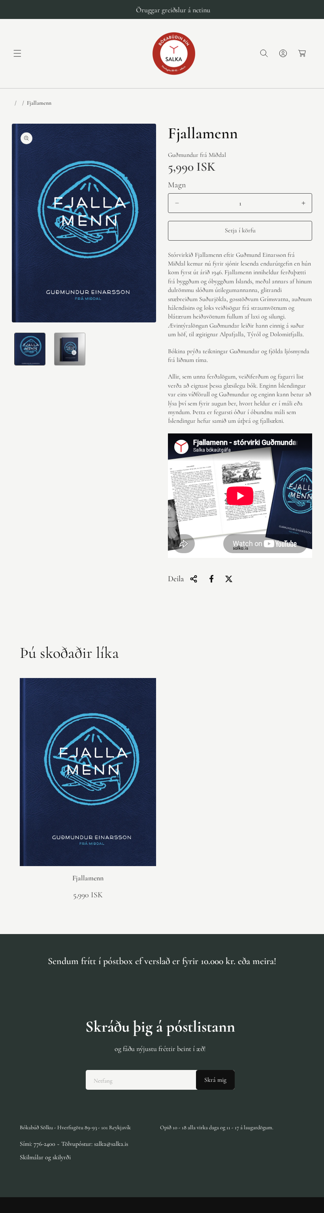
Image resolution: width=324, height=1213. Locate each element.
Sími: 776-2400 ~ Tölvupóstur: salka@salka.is (74, 1144)
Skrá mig (215, 1080)
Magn (177, 185)
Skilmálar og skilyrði (45, 1157)
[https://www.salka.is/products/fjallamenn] (211, 579)
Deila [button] (176, 579)
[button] (17, 53)
